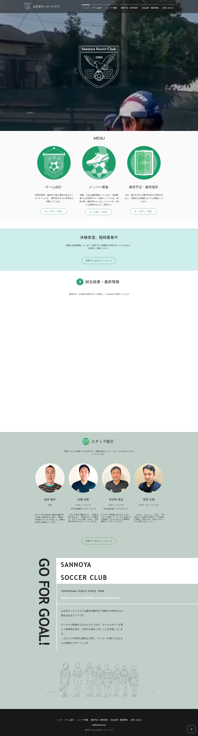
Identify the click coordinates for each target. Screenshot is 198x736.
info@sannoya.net (99, 725)
